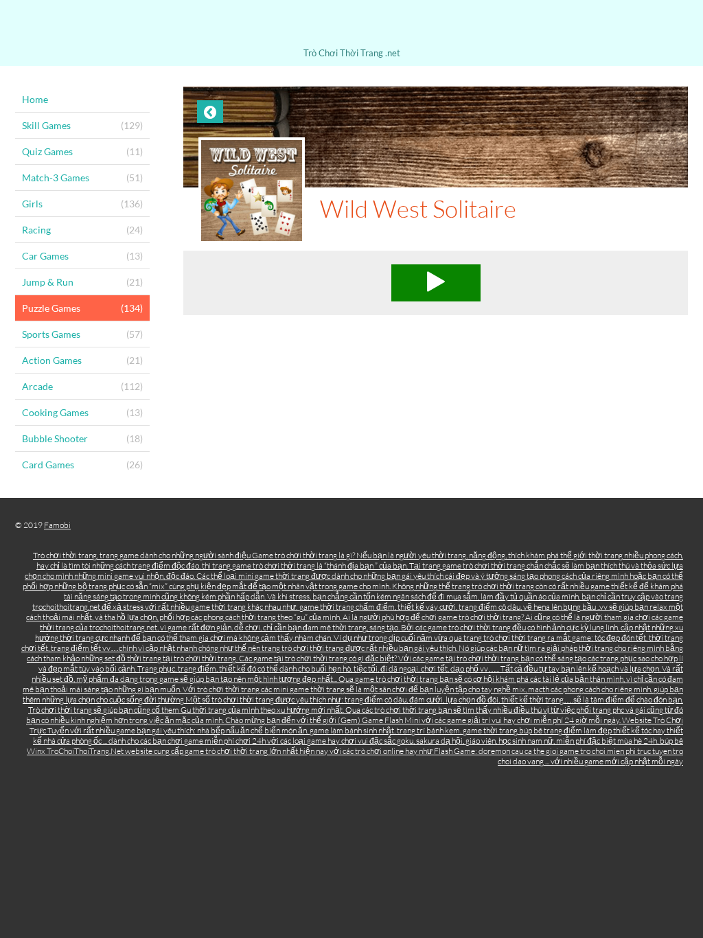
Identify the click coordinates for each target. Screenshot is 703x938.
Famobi (57, 525)
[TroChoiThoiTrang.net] (351, 26)
